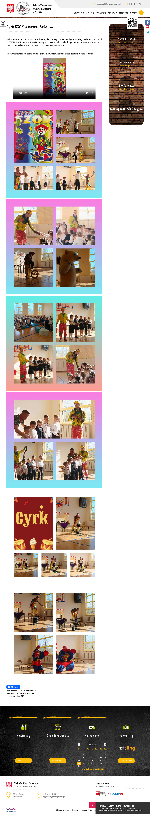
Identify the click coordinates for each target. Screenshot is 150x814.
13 (96, 757)
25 (88, 763)
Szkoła (77, 12)
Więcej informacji (23, 760)
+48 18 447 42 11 (136, 4)
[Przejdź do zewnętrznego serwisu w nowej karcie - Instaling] (126, 726)
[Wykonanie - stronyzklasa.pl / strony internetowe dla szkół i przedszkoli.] (11, 810)
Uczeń (84, 12)
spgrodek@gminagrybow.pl (109, 4)
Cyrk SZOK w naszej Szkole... (29, 26)
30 (79, 766)
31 (83, 766)
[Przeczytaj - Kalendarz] (92, 726)
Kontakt (133, 12)
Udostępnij (15, 687)
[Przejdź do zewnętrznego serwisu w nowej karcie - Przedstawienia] (58, 726)
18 (88, 760)
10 (83, 757)
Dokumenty (101, 12)
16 (79, 760)
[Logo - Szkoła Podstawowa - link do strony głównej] (29, 7)
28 (101, 763)
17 (83, 760)
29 (105, 763)
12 (92, 757)
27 (96, 763)
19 (92, 760)
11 (88, 757)
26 (92, 763)
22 (105, 760)
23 (79, 763)
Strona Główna (62, 810)
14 (101, 757)
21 (101, 760)
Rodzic (91, 12)
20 (96, 760)
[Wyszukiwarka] (141, 12)
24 (83, 763)
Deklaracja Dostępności (118, 12)
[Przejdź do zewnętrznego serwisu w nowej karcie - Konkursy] (23, 726)
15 (105, 757)
